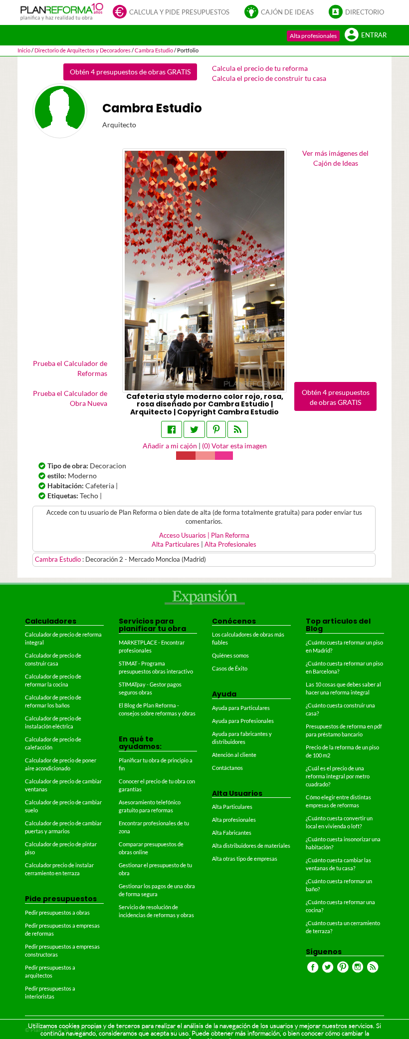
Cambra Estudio (58, 559)
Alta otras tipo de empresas (244, 858)
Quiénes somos (230, 655)
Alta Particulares (176, 544)
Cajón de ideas (287, 12)
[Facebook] (171, 429)
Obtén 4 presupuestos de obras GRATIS (130, 71)
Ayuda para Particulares (241, 707)
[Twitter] (194, 429)
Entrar (374, 35)
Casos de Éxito (229, 668)
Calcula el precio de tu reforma (260, 68)
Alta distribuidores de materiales (251, 845)
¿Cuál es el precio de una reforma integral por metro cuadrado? (338, 776)
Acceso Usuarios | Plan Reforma (204, 535)
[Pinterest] (216, 429)
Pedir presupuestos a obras (57, 912)
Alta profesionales (313, 35)
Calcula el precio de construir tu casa (269, 78)
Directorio (364, 12)
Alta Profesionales (230, 544)
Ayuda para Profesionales (243, 720)
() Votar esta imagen (234, 445)
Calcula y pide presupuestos (179, 12)
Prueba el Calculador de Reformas (70, 368)
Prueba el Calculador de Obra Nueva (70, 398)
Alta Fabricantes (231, 832)
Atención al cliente (234, 754)
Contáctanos (227, 767)
